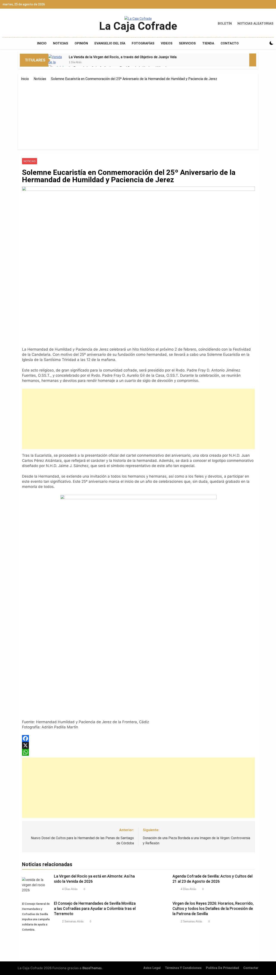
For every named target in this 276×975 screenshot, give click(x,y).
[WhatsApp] (138, 752)
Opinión (81, 43)
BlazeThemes (92, 968)
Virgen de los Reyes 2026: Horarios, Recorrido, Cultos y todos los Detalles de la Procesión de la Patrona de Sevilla (213, 908)
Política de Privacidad (222, 968)
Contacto (230, 43)
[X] (138, 745)
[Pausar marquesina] (252, 59)
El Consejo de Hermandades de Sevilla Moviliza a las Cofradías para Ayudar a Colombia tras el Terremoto (95, 908)
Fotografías (143, 43)
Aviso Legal (152, 968)
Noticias (60, 43)
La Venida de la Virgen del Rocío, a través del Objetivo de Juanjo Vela (123, 57)
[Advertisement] (138, 114)
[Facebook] (138, 738)
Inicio (42, 43)
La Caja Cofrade (138, 26)
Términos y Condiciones (183, 968)
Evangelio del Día (109, 43)
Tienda (208, 43)
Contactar (250, 968)
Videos (166, 43)
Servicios (187, 43)
